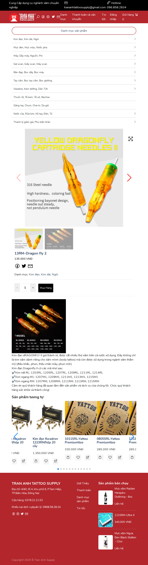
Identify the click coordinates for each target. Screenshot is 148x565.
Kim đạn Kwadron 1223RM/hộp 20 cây (45, 442)
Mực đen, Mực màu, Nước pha (30, 47)
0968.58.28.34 (52, 507)
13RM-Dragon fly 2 (30, 253)
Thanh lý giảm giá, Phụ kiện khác (32, 122)
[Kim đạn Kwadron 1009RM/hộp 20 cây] (18, 418)
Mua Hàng (46, 288)
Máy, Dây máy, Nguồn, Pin (28, 55)
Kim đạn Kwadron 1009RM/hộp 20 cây (13, 442)
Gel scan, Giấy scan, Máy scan (30, 64)
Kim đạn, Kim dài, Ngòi (26, 39)
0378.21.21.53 (34, 500)
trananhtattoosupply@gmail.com (85, 7)
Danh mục (63, 17)
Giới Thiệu (83, 483)
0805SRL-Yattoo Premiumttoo (108, 441)
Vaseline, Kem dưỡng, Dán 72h (31, 89)
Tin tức (81, 508)
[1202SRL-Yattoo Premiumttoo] (132, 457)
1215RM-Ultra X (125, 515)
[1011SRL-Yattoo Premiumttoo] (82, 418)
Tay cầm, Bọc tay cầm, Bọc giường (33, 80)
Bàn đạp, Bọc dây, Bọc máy (29, 72)
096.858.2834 (116, 7)
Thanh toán (84, 490)
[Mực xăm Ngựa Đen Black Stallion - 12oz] (106, 542)
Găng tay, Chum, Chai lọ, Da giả (31, 105)
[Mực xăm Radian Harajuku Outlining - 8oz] (106, 497)
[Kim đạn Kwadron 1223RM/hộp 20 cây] (50, 418)
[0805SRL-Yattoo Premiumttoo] (114, 418)
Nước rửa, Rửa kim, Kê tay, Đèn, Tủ (33, 113)
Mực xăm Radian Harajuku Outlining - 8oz (125, 493)
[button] (129, 178)
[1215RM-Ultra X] (106, 520)
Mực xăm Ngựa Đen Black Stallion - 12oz (125, 537)
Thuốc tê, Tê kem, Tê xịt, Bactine (32, 97)
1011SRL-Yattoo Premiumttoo (76, 441)
